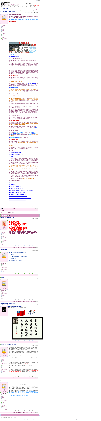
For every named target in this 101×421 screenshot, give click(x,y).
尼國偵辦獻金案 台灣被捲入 (14, 154)
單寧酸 (3, 29)
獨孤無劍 (3, 405)
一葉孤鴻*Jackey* (4, 406)
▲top (39, 417)
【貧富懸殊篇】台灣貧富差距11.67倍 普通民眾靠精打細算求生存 (20, 198)
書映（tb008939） (9, 304)
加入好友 (5, 228)
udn (1, 5)
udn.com (39, 418)
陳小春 (3, 37)
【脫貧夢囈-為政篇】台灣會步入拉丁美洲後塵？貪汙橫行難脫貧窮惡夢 (21, 190)
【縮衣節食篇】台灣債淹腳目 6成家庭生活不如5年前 (18, 194)
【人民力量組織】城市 (13, 5)
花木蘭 (3, 30)
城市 (2, 5)
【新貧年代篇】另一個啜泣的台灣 (15, 186)
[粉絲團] (24, 419)
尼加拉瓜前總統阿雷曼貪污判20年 (15, 152)
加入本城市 (5, 4)
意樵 (2, 26)
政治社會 (5, 5)
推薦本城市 (9, 4)
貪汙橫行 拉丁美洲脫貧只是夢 (14, 56)
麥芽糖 (4, 313)
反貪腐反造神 (4, 237)
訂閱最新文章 (17, 4)
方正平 (7, 3)
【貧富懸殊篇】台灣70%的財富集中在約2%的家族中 (18, 196)
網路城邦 (38, 0)
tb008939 (4, 21)
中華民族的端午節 (4, 240)
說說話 (3, 233)
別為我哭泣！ (11, 156)
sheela (3, 368)
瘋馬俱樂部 (3, 232)
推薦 (37, 12)
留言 (2, 228)
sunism (3, 34)
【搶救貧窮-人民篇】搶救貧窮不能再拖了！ (16, 188)
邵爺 (2, 365)
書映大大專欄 (5, 8)
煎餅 (2, 396)
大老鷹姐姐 (3, 371)
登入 (70, 420)
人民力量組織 (7, 2)
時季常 (3, 397)
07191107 (4, 286)
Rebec (3, 297)
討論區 (1, 8)
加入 (72, 420)
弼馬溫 (4, 226)
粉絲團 (26, 420)
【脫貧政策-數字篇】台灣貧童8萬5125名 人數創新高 (18, 192)
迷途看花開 (3, 33)
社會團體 (8, 5)
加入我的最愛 (13, 4)
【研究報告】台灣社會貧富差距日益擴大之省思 (17, 200)
